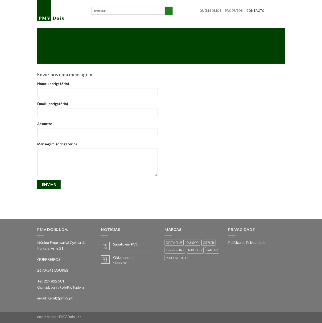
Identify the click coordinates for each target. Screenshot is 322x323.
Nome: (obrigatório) (53, 84)
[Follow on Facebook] (269, 10)
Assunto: (44, 124)
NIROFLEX (195, 250)
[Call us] (282, 10)
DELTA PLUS (174, 243)
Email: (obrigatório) (52, 104)
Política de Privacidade (246, 242)
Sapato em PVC (125, 244)
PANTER (212, 250)
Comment (120, 262)
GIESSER (208, 243)
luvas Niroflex (175, 250)
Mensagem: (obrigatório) (57, 144)
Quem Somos (210, 10)
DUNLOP (192, 243)
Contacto (255, 10)
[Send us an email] (275, 10)
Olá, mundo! (123, 257)
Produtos (234, 10)
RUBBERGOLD (176, 258)
